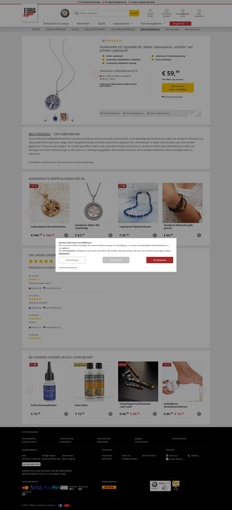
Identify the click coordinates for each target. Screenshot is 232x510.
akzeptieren (64, 253)
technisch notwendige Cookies (158, 251)
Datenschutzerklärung (68, 268)
